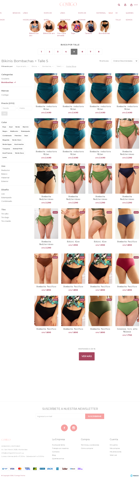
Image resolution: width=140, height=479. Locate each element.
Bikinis (34, 66)
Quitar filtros (71, 66)
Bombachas (46, 66)
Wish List (113, 455)
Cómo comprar (87, 448)
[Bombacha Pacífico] (127, 223)
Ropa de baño (48, 14)
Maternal (101, 13)
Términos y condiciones (90, 445)
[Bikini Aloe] (73, 223)
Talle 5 (59, 66)
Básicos (16, 13)
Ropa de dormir (82, 14)
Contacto (55, 452)
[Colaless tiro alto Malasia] (127, 311)
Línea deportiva (65, 14)
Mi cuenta (114, 445)
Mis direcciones (115, 452)
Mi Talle (118, 14)
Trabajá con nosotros (60, 448)
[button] (119, 5)
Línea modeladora (29, 14)
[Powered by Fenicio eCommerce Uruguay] (134, 476)
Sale (111, 13)
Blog (54, 455)
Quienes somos (129, 14)
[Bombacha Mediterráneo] (127, 133)
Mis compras (115, 448)
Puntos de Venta (58, 445)
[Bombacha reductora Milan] (46, 88)
